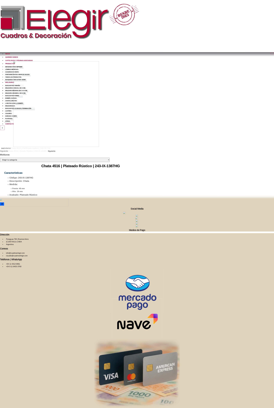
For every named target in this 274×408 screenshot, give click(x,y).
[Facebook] (2, 204)
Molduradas (10, 106)
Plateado (8, 118)
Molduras (9, 82)
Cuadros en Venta (12, 72)
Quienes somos (11, 57)
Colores (8, 113)
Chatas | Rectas (11, 101)
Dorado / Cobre (11, 116)
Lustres (8, 111)
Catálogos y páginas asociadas (19, 60)
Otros (7, 121)
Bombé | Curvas (11, 98)
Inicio (7, 54)
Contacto (9, 124)
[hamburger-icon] (272, 53)
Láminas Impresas (11, 69)
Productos (10, 64)
